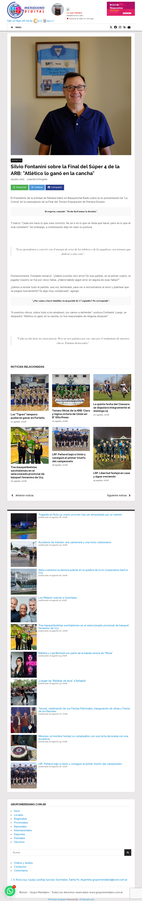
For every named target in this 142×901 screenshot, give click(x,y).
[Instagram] (120, 27)
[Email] (129, 27)
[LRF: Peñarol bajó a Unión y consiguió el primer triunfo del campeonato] (71, 450)
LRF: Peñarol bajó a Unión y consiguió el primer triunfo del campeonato (69, 458)
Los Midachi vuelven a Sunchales (57, 597)
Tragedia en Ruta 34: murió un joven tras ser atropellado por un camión (80, 514)
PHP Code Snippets (57, 899)
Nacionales (20, 826)
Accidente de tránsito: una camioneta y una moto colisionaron (74, 542)
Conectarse (21, 870)
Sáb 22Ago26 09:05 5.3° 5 (26, 20)
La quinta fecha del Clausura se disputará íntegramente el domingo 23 (111, 407)
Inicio (17, 811)
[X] (111, 27)
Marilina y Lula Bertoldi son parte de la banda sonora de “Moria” (75, 653)
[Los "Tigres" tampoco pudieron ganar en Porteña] (30, 410)
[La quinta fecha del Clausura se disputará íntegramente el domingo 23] (112, 399)
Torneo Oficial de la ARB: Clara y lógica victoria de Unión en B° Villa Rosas (71, 414)
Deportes (16, 160)
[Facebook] (115, 27)
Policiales (19, 838)
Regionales (20, 818)
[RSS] (124, 27)
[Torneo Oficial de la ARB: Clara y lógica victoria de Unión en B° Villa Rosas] (71, 406)
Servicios (19, 842)
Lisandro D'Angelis (37, 179)
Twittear (38, 187)
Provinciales (21, 822)
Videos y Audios (23, 863)
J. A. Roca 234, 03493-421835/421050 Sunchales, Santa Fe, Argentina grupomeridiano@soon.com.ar (69, 879)
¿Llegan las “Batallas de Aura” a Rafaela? (62, 680)
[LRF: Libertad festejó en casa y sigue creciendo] (112, 468)
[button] (10, 891)
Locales (18, 815)
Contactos (20, 866)
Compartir (56, 187)
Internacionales (23, 830)
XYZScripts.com (86, 899)
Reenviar (21, 187)
